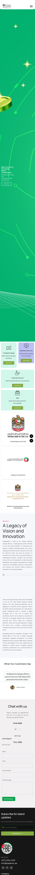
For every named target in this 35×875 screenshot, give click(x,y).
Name (4, 751)
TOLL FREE (17, 742)
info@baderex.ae (9, 863)
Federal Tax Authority (18, 475)
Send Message (8, 799)
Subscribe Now (16, 833)
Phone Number (6, 770)
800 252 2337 (6, 745)
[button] (31, 6)
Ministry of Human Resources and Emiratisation (18, 507)
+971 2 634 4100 (8, 860)
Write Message (6, 780)
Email (3, 761)
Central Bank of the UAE (18, 441)
